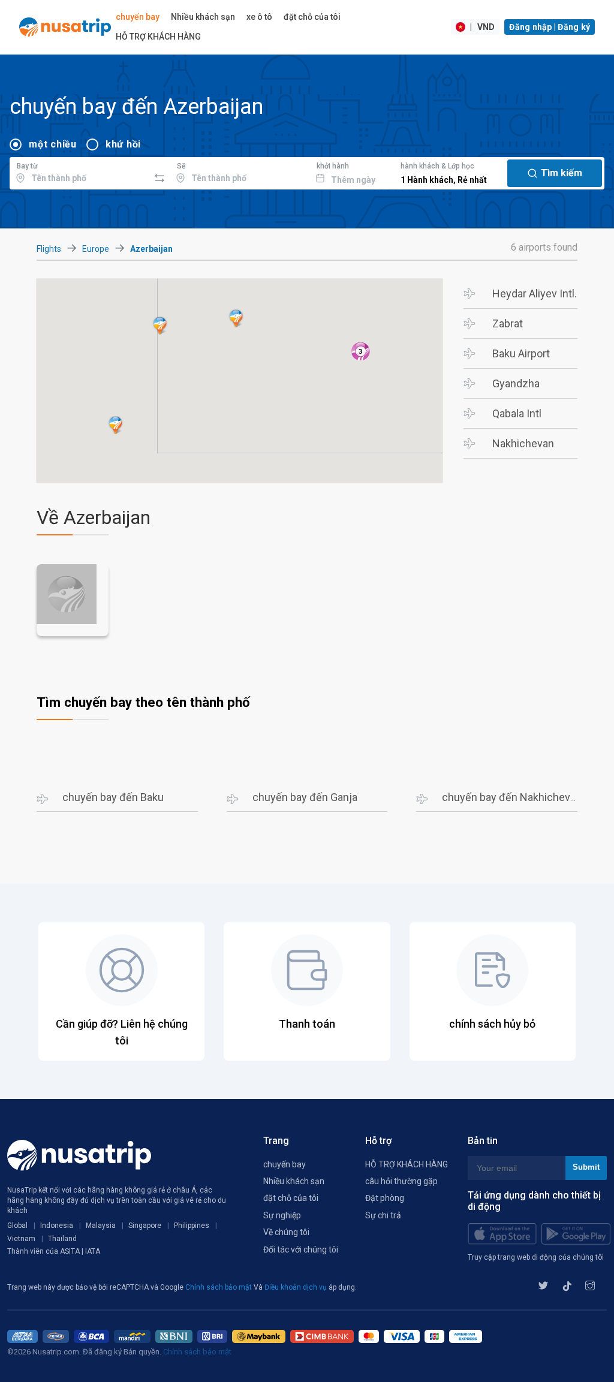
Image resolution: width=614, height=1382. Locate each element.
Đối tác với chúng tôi (300, 1249)
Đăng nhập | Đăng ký (549, 27)
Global (17, 1225)
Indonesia (56, 1225)
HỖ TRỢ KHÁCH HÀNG (158, 36)
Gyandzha (516, 383)
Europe (95, 249)
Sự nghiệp (282, 1215)
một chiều (53, 144)
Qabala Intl (516, 413)
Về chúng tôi (286, 1232)
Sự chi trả (383, 1215)
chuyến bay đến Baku (113, 797)
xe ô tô (259, 17)
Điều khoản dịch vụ (296, 1287)
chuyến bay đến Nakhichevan (512, 797)
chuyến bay (137, 17)
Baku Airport (521, 353)
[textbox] (79, 171)
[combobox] (79, 171)
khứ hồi (123, 144)
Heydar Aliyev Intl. (534, 293)
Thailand (62, 1239)
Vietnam (21, 1239)
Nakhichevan (523, 443)
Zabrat (507, 323)
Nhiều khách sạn (203, 17)
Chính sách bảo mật (219, 1287)
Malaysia (101, 1225)
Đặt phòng (384, 1198)
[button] (160, 325)
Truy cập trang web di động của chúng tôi (536, 1257)
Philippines (191, 1225)
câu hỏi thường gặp (401, 1181)
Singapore (144, 1225)
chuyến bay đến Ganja (304, 797)
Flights (49, 249)
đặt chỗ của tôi (312, 17)
